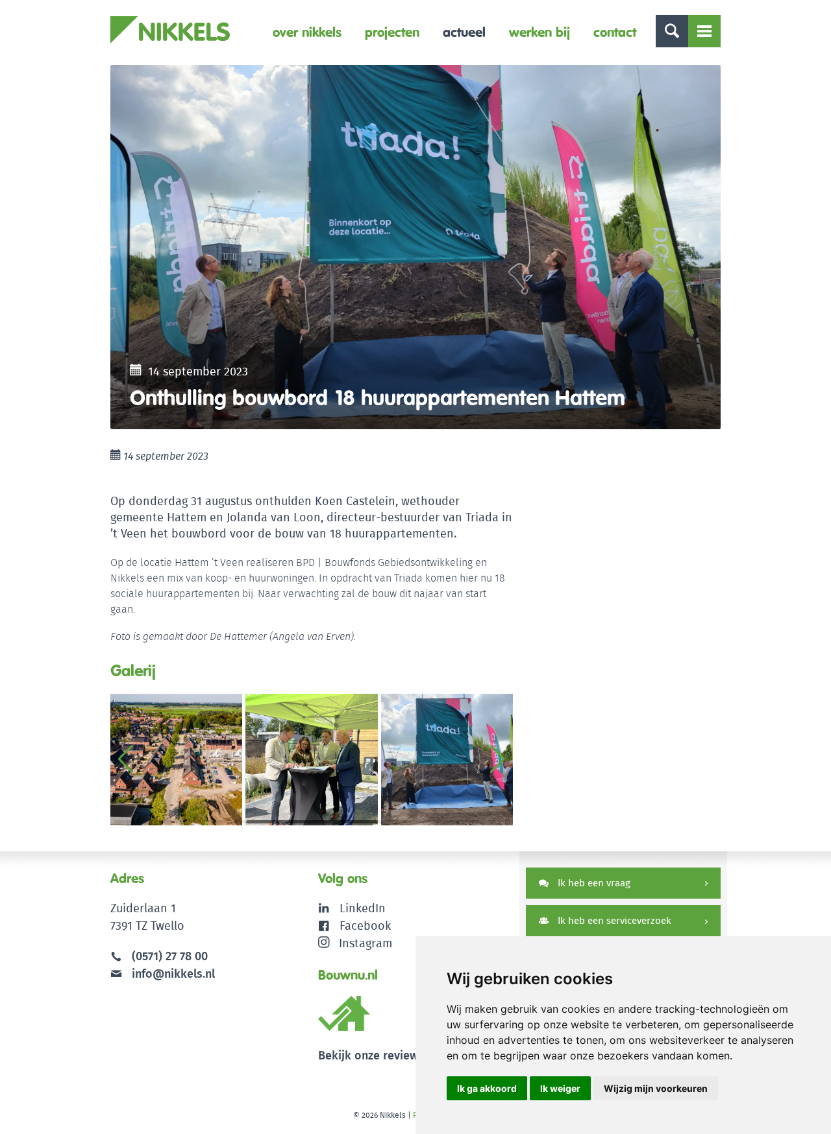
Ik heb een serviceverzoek (613, 920)
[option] (415, 247)
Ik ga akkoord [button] (487, 1088)
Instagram (365, 943)
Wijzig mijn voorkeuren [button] (656, 1088)
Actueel (464, 32)
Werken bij (539, 32)
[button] (497, 759)
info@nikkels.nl (172, 973)
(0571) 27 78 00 (170, 956)
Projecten (392, 32)
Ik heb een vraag (592, 883)
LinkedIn (363, 908)
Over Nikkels (307, 32)
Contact (614, 32)
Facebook (365, 925)
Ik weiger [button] (560, 1088)
